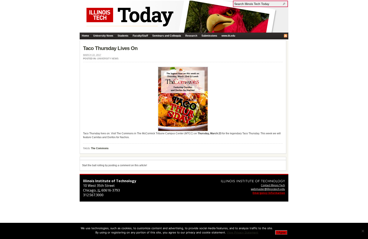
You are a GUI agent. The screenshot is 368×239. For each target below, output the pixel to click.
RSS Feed (285, 35)
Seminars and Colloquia (166, 35)
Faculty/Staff (140, 35)
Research (191, 35)
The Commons (100, 148)
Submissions (209, 35)
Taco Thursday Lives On (110, 48)
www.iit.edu (228, 35)
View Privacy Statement (242, 232)
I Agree (281, 232)
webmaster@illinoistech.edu (268, 189)
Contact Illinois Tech (273, 185)
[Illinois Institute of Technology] (253, 181)
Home (85, 35)
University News (103, 35)
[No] (363, 231)
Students (123, 35)
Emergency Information (269, 193)
